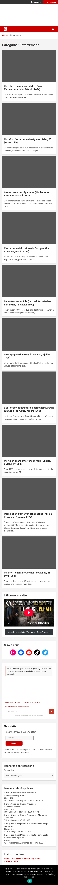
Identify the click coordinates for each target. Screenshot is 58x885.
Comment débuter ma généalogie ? (17, 706)
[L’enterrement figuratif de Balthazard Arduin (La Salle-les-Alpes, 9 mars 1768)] (29, 387)
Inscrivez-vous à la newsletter (21, 732)
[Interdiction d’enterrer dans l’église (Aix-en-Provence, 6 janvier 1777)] (29, 494)
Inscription (51, 2)
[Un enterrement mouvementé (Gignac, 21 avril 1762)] (29, 552)
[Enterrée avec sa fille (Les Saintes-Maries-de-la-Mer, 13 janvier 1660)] (29, 281)
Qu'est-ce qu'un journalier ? (32, 702)
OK (29, 881)
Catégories (9, 770)
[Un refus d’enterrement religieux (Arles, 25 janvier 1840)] (29, 119)
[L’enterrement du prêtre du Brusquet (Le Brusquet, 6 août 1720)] (29, 228)
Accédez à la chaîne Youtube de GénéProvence (29, 632)
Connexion (36, 2)
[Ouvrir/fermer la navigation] (5, 29)
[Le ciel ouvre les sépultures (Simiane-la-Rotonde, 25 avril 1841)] (29, 172)
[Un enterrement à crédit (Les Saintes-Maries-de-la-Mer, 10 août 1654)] (29, 66)
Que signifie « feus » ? (12, 702)
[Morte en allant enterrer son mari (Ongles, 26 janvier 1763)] (29, 441)
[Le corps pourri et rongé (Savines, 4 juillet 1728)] (29, 334)
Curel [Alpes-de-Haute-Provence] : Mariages (25, 815)
